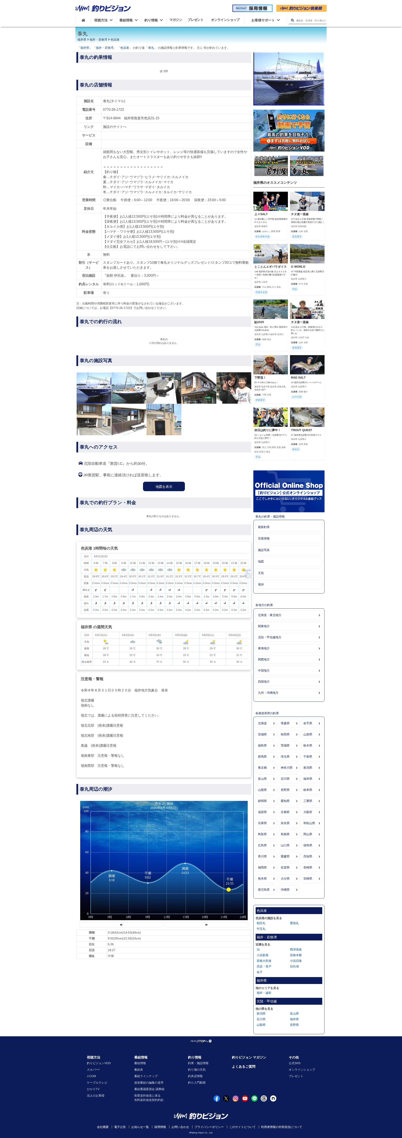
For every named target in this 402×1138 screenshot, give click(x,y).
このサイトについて (242, 1127)
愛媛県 (285, 856)
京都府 (285, 812)
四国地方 (264, 681)
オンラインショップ (302, 1069)
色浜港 (115, 39)
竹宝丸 (261, 928)
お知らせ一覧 (140, 1127)
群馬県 (262, 756)
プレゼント (296, 1076)
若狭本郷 (296, 955)
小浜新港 (262, 955)
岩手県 (307, 723)
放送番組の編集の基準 (149, 1082)
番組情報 (141, 1057)
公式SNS (294, 1063)
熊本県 (262, 878)
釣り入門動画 (197, 1082)
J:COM (91, 1076)
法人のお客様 (95, 1095)
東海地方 (264, 648)
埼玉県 (285, 756)
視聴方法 (93, 1057)
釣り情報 (194, 1057)
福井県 (81, 39)
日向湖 (294, 966)
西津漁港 (296, 949)
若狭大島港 (264, 960)
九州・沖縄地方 (268, 692)
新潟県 (307, 767)
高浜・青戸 (264, 966)
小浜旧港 (296, 960)
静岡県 (262, 801)
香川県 (262, 856)
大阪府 (307, 812)
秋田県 (285, 734)
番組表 (138, 1069)
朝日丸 (261, 923)
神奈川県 (286, 767)
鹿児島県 (264, 889)
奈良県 (285, 823)
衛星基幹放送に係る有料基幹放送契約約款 (149, 1098)
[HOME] (83, 20)
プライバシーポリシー (209, 1127)
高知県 (307, 856)
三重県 (307, 801)
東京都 (262, 767)
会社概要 (103, 1127)
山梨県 (262, 789)
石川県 (285, 778)
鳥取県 (262, 834)
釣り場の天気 (197, 1069)
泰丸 (151, 47)
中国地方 (264, 670)
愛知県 (285, 801)
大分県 (285, 878)
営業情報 (264, 538)
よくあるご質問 (243, 1066)
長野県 (285, 789)
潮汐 (261, 584)
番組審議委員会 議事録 (149, 1089)
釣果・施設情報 (198, 1063)
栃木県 (307, 745)
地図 (261, 561)
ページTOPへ (199, 1041)
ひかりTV (93, 1089)
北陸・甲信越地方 (269, 637)
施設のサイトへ (114, 126)
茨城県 (285, 745)
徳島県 (307, 845)
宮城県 (262, 734)
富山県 (262, 778)
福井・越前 (264, 992)
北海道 (262, 723)
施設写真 (264, 550)
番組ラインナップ (146, 1076)
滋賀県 (262, 812)
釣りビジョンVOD (99, 1063)
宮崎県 (307, 878)
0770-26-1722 (113, 109)
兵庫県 (262, 823)
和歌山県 (309, 823)
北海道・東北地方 (269, 615)
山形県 (307, 734)
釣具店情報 (195, 1076)
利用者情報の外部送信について (281, 1127)
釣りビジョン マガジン (249, 1057)
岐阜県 (307, 789)
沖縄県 (285, 889)
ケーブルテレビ (97, 1082)
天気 (261, 573)
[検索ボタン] (292, 20)
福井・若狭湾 (98, 39)
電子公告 (120, 1127)
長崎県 (307, 867)
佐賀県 (285, 867)
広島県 (262, 845)
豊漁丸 (294, 923)
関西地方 (264, 659)
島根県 (285, 834)
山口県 (285, 845)
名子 (260, 972)
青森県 (285, 723)
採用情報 (160, 1127)
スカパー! (93, 1069)
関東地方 (264, 626)
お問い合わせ (180, 1127)
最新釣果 (264, 527)
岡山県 (307, 834)
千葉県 (307, 756)
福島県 (262, 745)
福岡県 (262, 867)
